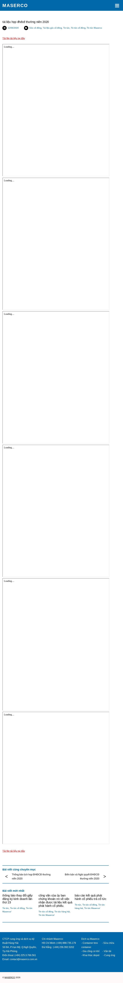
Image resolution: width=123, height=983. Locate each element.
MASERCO (9, 977)
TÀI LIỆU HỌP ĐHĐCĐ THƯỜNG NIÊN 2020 (25, 22)
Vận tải (107, 951)
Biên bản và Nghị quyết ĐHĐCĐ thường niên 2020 (82, 876)
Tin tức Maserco (94, 28)
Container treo (90, 943)
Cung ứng (109, 955)
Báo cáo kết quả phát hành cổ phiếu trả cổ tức (90, 897)
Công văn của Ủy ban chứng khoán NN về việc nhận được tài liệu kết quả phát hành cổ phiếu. (55, 900)
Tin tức (66, 28)
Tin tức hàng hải (62, 911)
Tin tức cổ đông (78, 28)
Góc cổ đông (35, 28)
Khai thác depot (91, 955)
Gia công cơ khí (91, 951)
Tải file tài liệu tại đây (13, 38)
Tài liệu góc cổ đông (52, 28)
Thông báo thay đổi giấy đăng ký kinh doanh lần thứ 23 (17, 899)
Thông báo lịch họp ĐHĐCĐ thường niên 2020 (31, 876)
